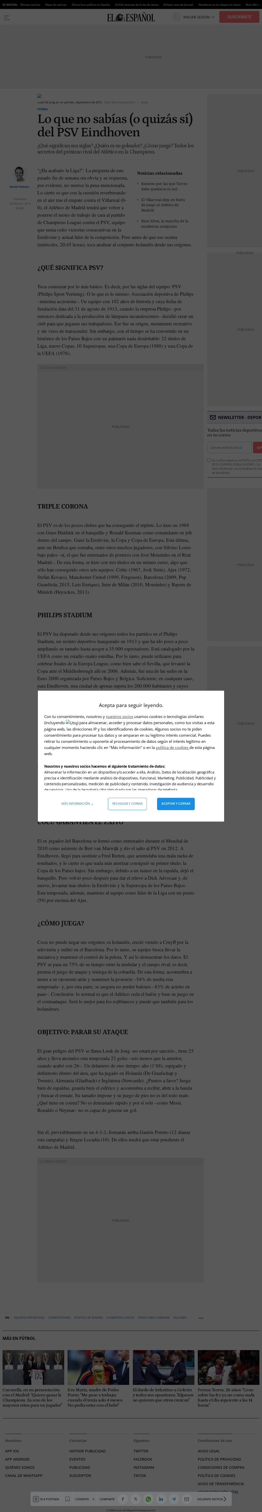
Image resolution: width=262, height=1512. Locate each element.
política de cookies (172, 747)
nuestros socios (119, 716)
